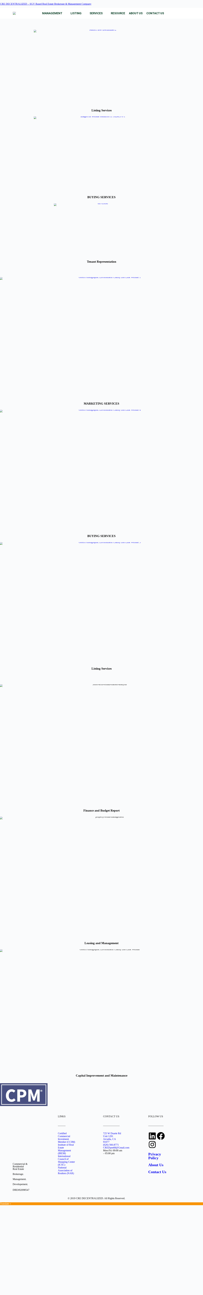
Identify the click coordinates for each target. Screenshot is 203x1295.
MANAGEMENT (52, 13)
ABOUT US (136, 13)
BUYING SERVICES (101, 197)
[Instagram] (152, 1144)
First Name (11, 1254)
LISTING (76, 13)
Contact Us (157, 1172)
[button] (54, 13)
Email (8, 1262)
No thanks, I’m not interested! (46, 1288)
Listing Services (102, 110)
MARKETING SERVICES (101, 403)
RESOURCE (118, 13)
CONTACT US (155, 13)
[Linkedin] (152, 1136)
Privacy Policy (154, 1156)
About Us (155, 1165)
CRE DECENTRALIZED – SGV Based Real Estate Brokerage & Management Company (45, 4)
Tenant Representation (101, 261)
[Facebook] (161, 1136)
